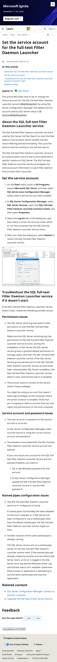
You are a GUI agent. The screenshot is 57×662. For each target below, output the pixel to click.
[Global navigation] (2, 28)
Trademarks (22, 658)
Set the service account (14, 75)
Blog (38, 650)
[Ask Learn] (48, 35)
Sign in (52, 28)
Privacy (18, 654)
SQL (12, 34)
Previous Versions (25, 650)
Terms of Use (8, 658)
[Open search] (45, 28)
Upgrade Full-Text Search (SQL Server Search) (29, 598)
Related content (11, 84)
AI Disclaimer (8, 650)
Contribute (7, 654)
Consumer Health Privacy (37, 654)
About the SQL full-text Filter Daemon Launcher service (28, 71)
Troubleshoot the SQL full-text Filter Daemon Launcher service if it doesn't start (28, 79)
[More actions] (52, 35)
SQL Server (22, 34)
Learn (5, 34)
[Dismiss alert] (53, 4)
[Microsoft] (28, 28)
